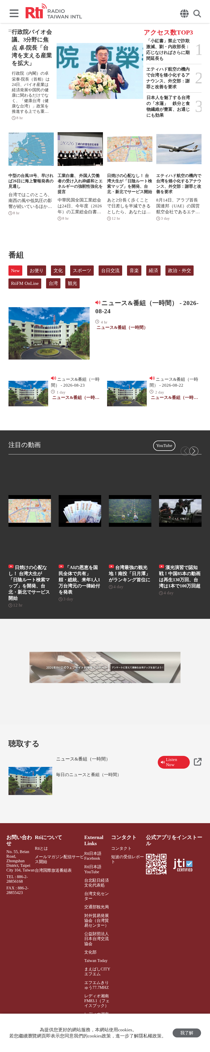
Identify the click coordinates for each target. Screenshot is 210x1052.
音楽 (134, 270)
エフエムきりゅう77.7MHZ (96, 985)
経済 (153, 270)
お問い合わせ (19, 840)
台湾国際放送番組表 (53, 870)
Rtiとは (41, 848)
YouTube (164, 445)
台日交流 (110, 270)
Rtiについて (48, 837)
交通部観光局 (96, 907)
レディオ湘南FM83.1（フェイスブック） (97, 1001)
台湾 (53, 283)
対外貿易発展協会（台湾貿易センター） (96, 920)
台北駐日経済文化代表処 (96, 882)
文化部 (90, 952)
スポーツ (82, 270)
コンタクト (124, 837)
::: (10, 30)
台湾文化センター (96, 896)
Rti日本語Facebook (92, 855)
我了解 (186, 1033)
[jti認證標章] (186, 866)
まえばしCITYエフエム (97, 971)
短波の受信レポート (127, 859)
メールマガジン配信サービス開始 (59, 859)
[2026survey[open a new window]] (105, 667)
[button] (193, 451)
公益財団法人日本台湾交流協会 (96, 939)
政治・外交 (179, 270)
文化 (58, 270)
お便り (37, 270)
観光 (72, 283)
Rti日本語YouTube (92, 869)
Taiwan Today (96, 960)
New (15, 270)
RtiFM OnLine (25, 283)
